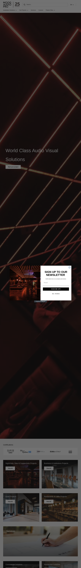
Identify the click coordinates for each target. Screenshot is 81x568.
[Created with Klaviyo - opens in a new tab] (40, 301)
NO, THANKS (56, 293)
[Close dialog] (70, 267)
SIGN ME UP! (56, 289)
